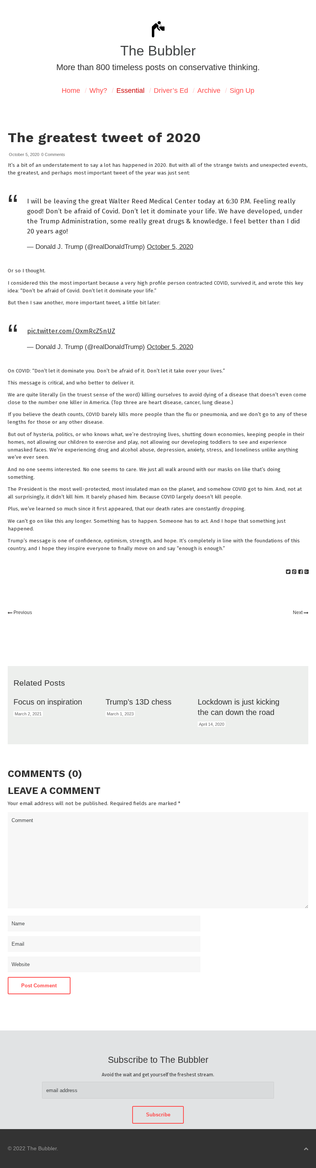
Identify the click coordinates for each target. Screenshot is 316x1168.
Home (71, 90)
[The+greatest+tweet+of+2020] (288, 572)
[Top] (306, 1149)
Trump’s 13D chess (138, 702)
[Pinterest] (294, 572)
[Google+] (306, 572)
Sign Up (242, 90)
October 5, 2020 (170, 246)
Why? (98, 90)
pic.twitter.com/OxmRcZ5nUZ (71, 331)
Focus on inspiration (47, 702)
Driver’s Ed (171, 90)
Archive (208, 90)
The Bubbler (158, 51)
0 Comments (53, 154)
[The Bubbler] (158, 37)
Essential (130, 90)
